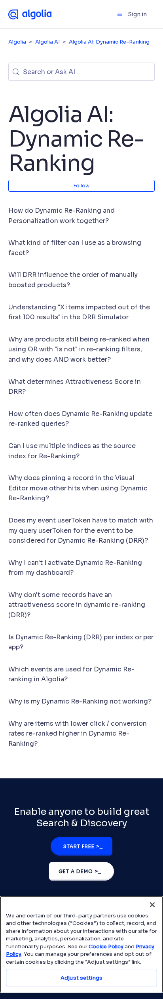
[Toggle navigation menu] (119, 14)
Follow (81, 186)
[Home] (30, 14)
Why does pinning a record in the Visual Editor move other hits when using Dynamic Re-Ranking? (78, 488)
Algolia (17, 41)
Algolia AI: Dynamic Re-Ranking (109, 41)
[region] (81, 944)
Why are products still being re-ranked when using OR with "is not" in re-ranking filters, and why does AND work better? (79, 349)
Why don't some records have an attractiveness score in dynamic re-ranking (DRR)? (76, 605)
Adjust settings (81, 977)
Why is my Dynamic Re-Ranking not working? (80, 701)
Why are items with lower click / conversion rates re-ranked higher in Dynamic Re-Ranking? (77, 733)
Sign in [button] (137, 14)
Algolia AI (47, 41)
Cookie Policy (106, 946)
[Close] (152, 904)
